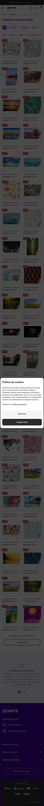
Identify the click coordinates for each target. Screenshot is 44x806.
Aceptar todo (22, 422)
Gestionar (22, 414)
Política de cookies (19, 404)
